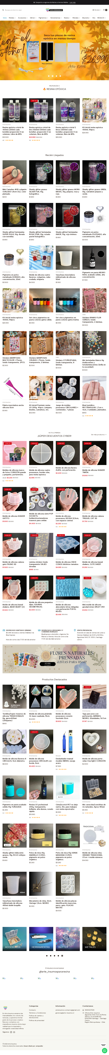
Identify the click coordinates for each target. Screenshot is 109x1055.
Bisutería (85, 18)
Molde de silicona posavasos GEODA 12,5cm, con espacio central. (67, 518)
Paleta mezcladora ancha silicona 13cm (13, 406)
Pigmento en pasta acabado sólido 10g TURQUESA (14, 806)
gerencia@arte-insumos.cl (65, 1013)
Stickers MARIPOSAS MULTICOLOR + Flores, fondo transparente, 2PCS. (14, 360)
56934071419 (89, 1010)
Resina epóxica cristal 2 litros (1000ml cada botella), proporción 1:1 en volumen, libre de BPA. (66, 130)
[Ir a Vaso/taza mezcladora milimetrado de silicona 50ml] (68, 258)
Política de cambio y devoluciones (36, 1017)
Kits (94, 18)
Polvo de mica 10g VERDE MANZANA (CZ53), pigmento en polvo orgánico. (66, 856)
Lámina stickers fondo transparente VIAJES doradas (38, 564)
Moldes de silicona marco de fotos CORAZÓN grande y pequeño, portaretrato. (14, 472)
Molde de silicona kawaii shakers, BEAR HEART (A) (14, 606)
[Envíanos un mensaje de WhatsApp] (104, 1050)
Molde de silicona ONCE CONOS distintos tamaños (67, 563)
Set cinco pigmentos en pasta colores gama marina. (67, 319)
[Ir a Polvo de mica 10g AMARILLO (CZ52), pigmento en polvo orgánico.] (41, 836)
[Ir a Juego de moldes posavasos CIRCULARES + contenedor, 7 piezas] (68, 388)
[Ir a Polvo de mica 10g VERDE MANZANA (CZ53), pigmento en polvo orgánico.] (68, 836)
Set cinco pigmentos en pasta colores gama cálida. (40, 319)
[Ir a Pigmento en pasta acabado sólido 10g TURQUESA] (15, 787)
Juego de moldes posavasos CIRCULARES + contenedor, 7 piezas (67, 407)
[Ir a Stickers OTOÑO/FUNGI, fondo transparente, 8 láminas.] (68, 343)
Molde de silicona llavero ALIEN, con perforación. (66, 469)
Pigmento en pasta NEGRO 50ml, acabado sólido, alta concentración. (93, 274)
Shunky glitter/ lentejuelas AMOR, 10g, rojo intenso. (67, 233)
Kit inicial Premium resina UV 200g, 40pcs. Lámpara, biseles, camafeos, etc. (40, 407)
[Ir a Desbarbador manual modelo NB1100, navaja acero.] (68, 742)
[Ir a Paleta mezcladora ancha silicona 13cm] (15, 388)
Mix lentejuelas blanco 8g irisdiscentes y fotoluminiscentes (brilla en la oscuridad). (94, 363)
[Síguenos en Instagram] (11, 1032)
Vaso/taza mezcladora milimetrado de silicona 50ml (65, 277)
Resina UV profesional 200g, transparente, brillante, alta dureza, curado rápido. (41, 808)
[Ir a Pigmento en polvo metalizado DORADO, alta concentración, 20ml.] (15, 258)
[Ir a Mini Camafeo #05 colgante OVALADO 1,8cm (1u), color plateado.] (15, 172)
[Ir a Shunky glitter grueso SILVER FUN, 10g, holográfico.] (41, 172)
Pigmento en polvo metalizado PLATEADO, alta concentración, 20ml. (94, 234)
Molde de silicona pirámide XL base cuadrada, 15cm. (40, 715)
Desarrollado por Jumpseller (33, 1046)
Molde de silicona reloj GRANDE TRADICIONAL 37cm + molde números (92, 855)
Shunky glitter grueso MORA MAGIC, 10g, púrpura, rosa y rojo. (68, 191)
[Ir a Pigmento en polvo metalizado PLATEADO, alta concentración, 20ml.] (94, 215)
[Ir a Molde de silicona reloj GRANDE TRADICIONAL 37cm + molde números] (94, 836)
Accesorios (22, 18)
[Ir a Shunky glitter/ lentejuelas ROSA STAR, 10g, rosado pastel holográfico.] (41, 215)
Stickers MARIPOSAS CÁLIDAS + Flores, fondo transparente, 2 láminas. (39, 360)
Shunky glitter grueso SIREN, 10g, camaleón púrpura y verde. (94, 191)
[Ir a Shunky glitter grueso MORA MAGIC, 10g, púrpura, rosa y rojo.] (68, 172)
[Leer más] (54, 50)
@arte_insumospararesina (54, 971)
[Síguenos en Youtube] (14, 1032)
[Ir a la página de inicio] (54, 10)
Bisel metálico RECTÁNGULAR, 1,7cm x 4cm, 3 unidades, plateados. (94, 407)
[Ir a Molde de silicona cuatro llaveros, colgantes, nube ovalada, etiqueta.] (41, 258)
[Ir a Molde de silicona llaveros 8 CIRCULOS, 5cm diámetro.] (15, 742)
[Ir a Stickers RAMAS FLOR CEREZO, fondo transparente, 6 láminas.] (94, 300)
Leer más (77, 2)
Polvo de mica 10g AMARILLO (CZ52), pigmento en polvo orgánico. (37, 856)
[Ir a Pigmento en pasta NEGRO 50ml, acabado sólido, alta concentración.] (94, 258)
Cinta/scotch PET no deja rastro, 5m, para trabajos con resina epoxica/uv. (67, 807)
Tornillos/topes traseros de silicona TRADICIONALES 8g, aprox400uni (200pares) (14, 717)
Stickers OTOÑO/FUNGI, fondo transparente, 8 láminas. (66, 362)
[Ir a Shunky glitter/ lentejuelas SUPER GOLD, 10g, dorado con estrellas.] (15, 215)
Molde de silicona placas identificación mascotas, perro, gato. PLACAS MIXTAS (66, 904)
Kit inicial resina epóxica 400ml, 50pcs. (92, 128)
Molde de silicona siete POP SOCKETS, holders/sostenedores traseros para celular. (41, 517)
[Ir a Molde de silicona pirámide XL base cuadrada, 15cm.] (41, 697)
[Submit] (3, 10)
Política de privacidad (36, 1020)
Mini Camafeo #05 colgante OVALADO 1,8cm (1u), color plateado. (15, 191)
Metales (75, 18)
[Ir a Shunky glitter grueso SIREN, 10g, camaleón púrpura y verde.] (94, 172)
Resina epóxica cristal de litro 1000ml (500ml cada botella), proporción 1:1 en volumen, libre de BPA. (40, 130)
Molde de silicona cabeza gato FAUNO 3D (13, 563)
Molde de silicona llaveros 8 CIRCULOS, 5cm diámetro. (14, 760)
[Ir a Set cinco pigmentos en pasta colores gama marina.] (68, 300)
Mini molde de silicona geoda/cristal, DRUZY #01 (93, 606)
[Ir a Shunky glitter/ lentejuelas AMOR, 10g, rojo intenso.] (68, 215)
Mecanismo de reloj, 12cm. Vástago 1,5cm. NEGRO (40, 902)
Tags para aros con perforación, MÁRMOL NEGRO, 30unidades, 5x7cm (94, 716)
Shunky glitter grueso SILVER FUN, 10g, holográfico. (38, 191)
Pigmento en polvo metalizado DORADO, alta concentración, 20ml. (13, 277)
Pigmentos (43, 18)
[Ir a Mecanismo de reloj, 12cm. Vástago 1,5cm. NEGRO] (41, 884)
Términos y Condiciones (37, 1013)
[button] (48, 76)
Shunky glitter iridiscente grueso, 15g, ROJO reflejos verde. (14, 855)
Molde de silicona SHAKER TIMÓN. (93, 471)
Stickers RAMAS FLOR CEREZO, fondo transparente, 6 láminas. (92, 320)
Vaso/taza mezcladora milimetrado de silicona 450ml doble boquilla (12, 903)
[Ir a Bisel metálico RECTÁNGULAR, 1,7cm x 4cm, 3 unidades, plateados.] (94, 388)
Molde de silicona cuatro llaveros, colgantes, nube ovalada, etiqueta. (39, 277)
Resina (66, 18)
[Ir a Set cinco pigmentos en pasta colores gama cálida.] (41, 300)
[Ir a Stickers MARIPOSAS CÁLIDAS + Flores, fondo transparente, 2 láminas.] (41, 343)
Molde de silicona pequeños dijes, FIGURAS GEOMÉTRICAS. (41, 604)
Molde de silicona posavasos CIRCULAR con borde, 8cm (40, 761)
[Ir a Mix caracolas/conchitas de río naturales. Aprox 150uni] (94, 787)
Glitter (32, 18)
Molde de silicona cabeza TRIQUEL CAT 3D (93, 517)
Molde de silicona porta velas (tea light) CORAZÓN (94, 760)
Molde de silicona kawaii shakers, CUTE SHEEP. (92, 563)
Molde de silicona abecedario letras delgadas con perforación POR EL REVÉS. (67, 608)
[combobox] (13, 10)
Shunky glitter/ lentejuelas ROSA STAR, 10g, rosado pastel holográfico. (40, 234)
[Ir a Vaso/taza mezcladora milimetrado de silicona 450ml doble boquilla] (15, 884)
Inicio (5, 18)
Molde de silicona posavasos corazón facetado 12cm (64, 716)
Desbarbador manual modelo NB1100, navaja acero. (65, 761)
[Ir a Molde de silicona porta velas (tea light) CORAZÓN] (94, 742)
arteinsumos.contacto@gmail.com (68, 1010)
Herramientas (55, 18)
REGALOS (101, 18)
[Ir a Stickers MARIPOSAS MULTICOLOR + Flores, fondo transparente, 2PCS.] (15, 343)
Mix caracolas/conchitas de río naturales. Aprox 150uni (94, 806)
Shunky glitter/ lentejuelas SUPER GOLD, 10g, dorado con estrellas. (14, 234)
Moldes (11, 18)
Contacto (32, 1010)
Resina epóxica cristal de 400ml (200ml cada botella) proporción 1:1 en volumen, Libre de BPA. (13, 130)
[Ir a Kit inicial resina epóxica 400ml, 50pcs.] (94, 110)
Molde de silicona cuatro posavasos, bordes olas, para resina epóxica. (39, 472)
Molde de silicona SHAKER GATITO (14, 517)
